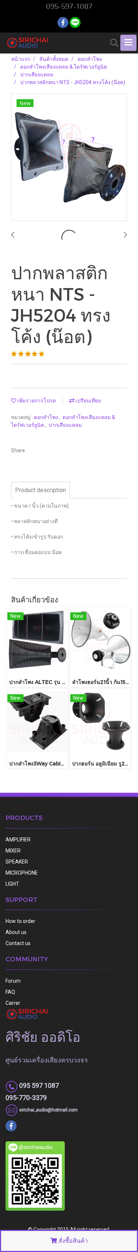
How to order (20, 921)
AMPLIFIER (18, 840)
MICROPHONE (22, 873)
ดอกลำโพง (46, 417)
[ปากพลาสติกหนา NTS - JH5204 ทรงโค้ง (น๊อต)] (69, 157)
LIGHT (12, 884)
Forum (13, 981)
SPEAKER (17, 862)
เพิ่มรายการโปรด (36, 401)
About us (16, 932)
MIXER (13, 851)
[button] (112, 43)
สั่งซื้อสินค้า (72, 1240)
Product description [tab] (40, 490)
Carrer (13, 1003)
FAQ (10, 992)
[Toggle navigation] (128, 43)
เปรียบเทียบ (87, 401)
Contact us (18, 943)
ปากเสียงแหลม (65, 425)
